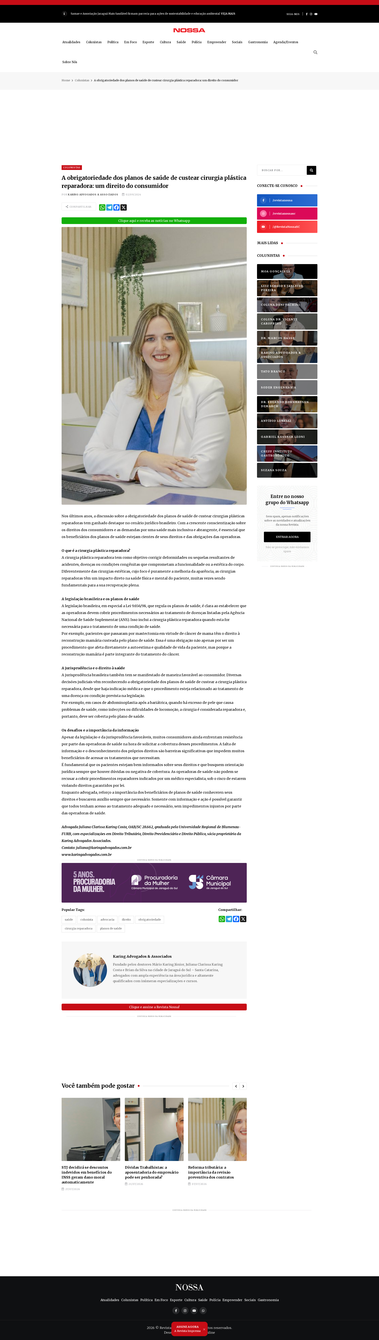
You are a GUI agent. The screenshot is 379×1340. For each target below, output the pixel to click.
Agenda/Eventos (285, 42)
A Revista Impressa (187, 1329)
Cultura (165, 42)
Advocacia (107, 919)
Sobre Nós (69, 62)
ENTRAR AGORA (287, 537)
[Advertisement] (189, 117)
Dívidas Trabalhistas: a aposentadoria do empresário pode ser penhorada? (88, 1172)
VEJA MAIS (148, 13)
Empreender (216, 42)
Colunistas (94, 42)
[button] (235, 1086)
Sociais (237, 42)
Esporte (148, 42)
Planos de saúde (111, 928)
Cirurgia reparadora (78, 928)
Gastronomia (258, 42)
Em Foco (130, 42)
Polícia (197, 42)
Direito (126, 919)
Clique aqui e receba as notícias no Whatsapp (154, 221)
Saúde (181, 42)
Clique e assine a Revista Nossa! (154, 1007)
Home (66, 80)
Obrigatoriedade (149, 919)
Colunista (86, 919)
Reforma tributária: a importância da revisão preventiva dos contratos (148, 1172)
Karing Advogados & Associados (93, 194)
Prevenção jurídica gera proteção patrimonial (209, 1170)
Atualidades (71, 42)
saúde (69, 919)
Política (112, 42)
